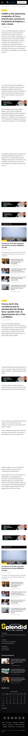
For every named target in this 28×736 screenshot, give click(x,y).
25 (17, 703)
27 (24, 703)
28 (3, 705)
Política (4, 724)
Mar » (6, 708)
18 (17, 700)
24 (14, 703)
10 (14, 698)
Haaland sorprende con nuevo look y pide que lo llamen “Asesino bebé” (18, 279)
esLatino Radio (21, 726)
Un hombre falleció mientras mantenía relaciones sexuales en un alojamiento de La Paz (18, 671)
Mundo (5, 726)
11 (17, 698)
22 (6, 703)
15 (6, 700)
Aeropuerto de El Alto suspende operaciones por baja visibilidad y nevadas (13, 245)
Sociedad (8, 722)
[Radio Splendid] (10, 2)
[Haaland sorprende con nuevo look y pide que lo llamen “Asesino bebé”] (5, 279)
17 (14, 700)
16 (10, 700)
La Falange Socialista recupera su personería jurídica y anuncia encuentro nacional (18, 270)
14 (3, 700)
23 (10, 703)
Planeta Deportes (19, 724)
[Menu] (2, 2)
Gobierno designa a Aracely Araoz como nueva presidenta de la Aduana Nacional (18, 679)
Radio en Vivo (21, 2)
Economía (15, 722)
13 (24, 698)
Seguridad (22, 722)
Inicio (3, 722)
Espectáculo (11, 726)
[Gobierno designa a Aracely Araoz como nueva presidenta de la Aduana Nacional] (5, 680)
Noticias (4, 10)
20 (24, 700)
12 (21, 698)
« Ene (2, 708)
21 (3, 703)
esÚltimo (4, 240)
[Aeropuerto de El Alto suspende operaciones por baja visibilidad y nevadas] (14, 234)
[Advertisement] (14, 69)
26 (21, 703)
